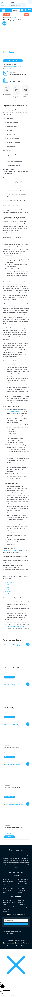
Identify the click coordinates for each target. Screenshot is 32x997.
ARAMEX (8, 591)
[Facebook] (10, 872)
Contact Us (21, 904)
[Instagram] (18, 872)
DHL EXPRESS (10, 582)
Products (6, 879)
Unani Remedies (8, 888)
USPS (8, 585)
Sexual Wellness (23, 879)
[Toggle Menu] (3, 10)
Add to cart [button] (10, 677)
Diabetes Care (22, 881)
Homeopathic (12, 66)
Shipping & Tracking (9, 907)
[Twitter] (22, 872)
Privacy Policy (7, 900)
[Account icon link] (25, 10)
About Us (20, 902)
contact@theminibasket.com (15, 425)
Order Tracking (22, 907)
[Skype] (14, 872)
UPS (7, 587)
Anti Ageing (21, 888)
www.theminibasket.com (13, 411)
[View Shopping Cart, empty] (29, 10)
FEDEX (8, 589)
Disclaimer (21, 900)
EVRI (7, 594)
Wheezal (13, 17)
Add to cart (14, 60)
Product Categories (9, 881)
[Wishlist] (22, 10)
